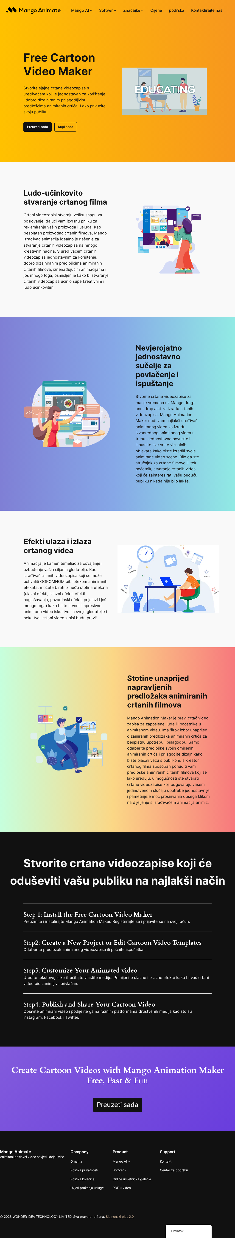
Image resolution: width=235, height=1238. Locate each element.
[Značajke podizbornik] (142, 10)
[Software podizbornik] (115, 10)
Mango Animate (15, 1151)
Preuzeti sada (37, 127)
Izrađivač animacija (41, 239)
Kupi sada (65, 127)
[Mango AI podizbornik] (91, 10)
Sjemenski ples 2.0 (120, 1216)
